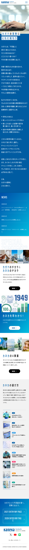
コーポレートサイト (13, 540)
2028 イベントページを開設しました (10, 219)
